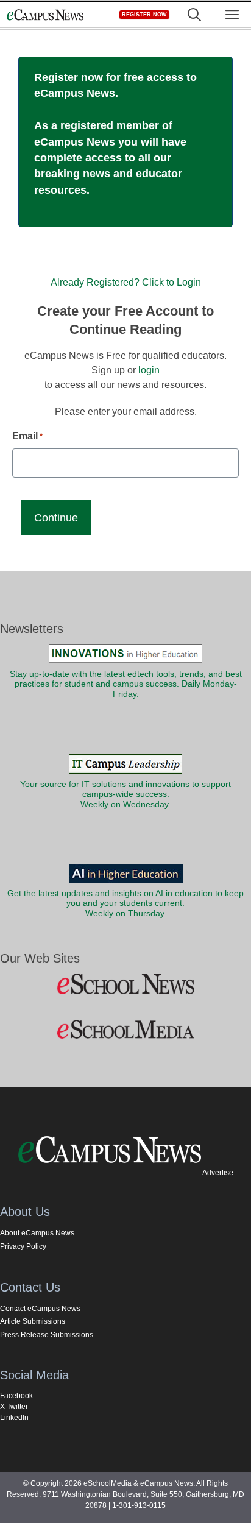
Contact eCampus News (40, 1308)
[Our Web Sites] (125, 984)
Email (27, 436)
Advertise (217, 1172)
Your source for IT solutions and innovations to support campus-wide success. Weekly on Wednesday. (125, 794)
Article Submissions (32, 1321)
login (149, 370)
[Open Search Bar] (194, 14)
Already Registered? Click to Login (126, 282)
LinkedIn (14, 1417)
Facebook (16, 1395)
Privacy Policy (23, 1246)
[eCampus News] (45, 14)
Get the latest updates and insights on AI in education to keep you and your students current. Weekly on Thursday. (125, 903)
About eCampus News (37, 1233)
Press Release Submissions (46, 1334)
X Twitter (14, 1406)
